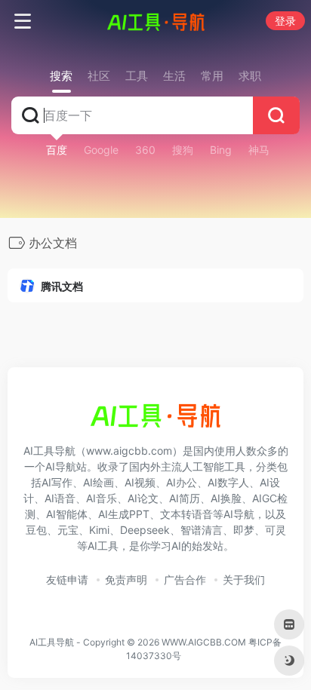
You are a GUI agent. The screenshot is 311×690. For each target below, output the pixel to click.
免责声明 (126, 579)
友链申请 (67, 579)
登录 (285, 20)
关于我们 (244, 579)
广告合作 (185, 579)
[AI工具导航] (156, 21)
